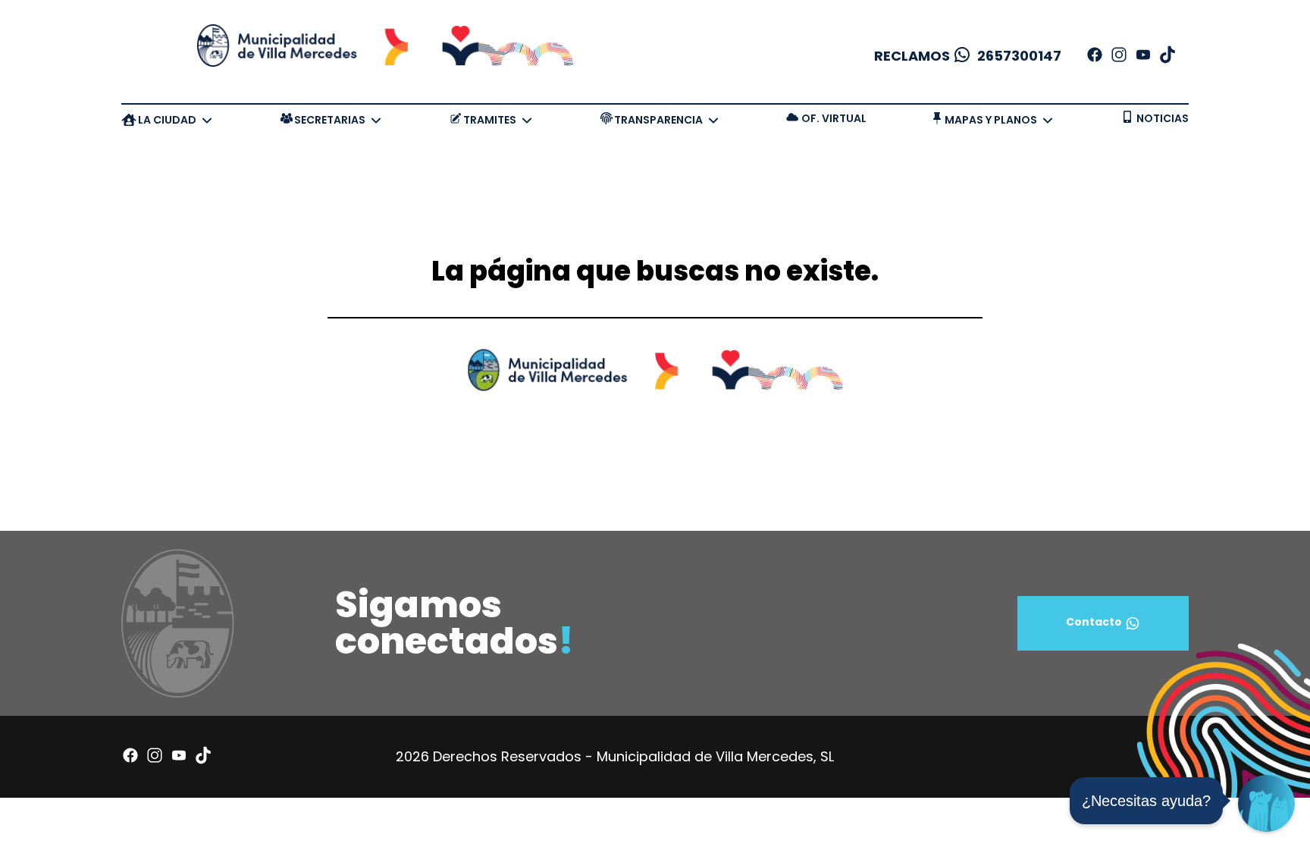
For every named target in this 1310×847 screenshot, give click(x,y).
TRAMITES (489, 119)
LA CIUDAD (167, 119)
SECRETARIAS (329, 119)
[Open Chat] (1266, 803)
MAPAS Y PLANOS (991, 119)
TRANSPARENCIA (658, 119)
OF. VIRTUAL (834, 118)
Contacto (1094, 621)
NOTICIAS (1162, 118)
